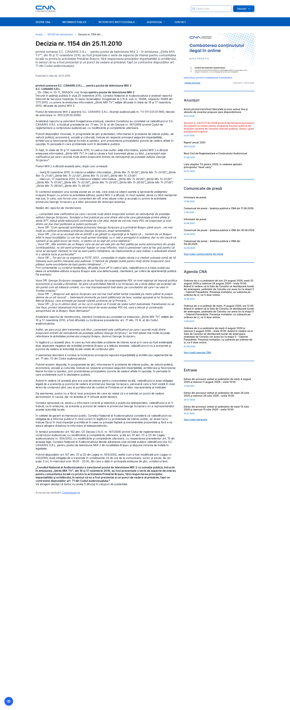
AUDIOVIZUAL (154, 22)
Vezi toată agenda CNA (197, 352)
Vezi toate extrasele (195, 419)
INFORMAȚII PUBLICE (74, 22)
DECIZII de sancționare (60, 34)
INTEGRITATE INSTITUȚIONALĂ (117, 22)
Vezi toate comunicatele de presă (203, 254)
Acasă (39, 34)
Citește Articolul (192, 83)
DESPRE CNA (43, 22)
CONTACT (180, 22)
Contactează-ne (71, 492)
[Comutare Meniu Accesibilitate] (8, 701)
